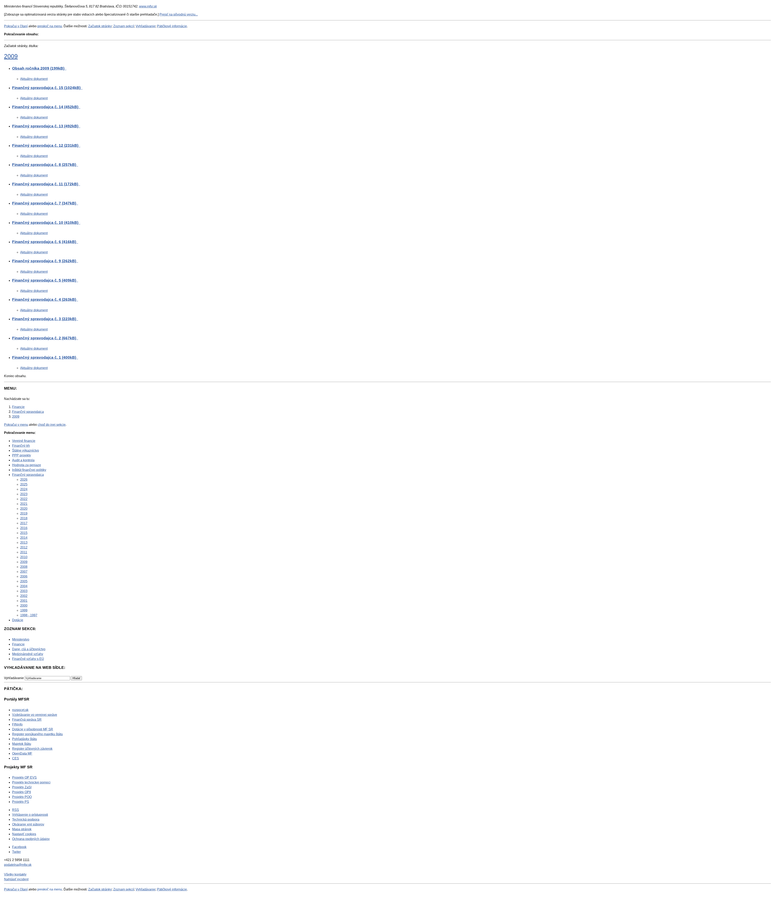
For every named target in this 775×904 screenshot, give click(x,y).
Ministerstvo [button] (20, 639)
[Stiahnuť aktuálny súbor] (65, 68)
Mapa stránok (21, 829)
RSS (15, 810)
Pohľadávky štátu (24, 739)
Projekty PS (20, 801)
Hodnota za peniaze (26, 465)
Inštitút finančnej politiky (29, 470)
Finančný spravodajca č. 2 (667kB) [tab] (44, 338)
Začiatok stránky (100, 26)
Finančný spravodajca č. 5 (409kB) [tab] (44, 280)
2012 (23, 547)
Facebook (19, 847)
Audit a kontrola (23, 460)
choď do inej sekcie (52, 424)
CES (15, 758)
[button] (76, 678)
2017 (23, 523)
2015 (23, 533)
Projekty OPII (21, 792)
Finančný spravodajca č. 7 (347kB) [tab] (44, 203)
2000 (23, 605)
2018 (23, 518)
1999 (23, 610)
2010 (23, 557)
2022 (23, 499)
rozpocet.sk (20, 710)
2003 (23, 591)
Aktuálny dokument (34, 79)
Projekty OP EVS (24, 777)
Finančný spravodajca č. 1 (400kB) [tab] (44, 357)
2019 (23, 513)
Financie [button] (18, 644)
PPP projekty (21, 455)
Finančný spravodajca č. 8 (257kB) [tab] (44, 165)
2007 (23, 571)
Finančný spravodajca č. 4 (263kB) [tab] (44, 299)
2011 (23, 552)
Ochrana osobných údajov (31, 839)
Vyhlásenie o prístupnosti (30, 814)
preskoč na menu (49, 26)
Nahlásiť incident (16, 879)
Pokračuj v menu (16, 424)
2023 (23, 494)
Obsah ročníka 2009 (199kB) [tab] (38, 68)
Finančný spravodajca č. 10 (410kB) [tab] (45, 222)
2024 (23, 489)
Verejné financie (23, 441)
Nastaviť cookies (24, 834)
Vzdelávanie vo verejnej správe (34, 714)
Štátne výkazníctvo (25, 450)
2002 (23, 596)
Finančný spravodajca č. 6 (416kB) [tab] (44, 242)
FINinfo (17, 724)
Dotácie (17, 620)
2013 (23, 542)
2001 (23, 600)
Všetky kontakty (15, 874)
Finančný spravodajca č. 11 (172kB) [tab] (45, 184)
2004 (23, 586)
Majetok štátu (21, 744)
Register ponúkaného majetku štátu (37, 734)
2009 (11, 56)
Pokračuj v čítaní (16, 26)
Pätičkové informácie (172, 26)
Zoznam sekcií (123, 26)
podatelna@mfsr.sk (17, 864)
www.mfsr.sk (148, 6)
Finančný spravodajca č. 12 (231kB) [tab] (45, 145)
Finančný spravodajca (28, 474)
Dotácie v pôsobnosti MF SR (32, 729)
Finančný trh (21, 445)
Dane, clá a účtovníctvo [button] (28, 649)
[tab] (391, 69)
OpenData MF (22, 753)
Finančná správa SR (27, 719)
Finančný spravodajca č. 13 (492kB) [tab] (45, 126)
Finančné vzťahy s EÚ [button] (28, 659)
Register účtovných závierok (32, 748)
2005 (23, 581)
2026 (23, 479)
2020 (23, 508)
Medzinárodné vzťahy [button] (27, 654)
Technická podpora (25, 819)
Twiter (16, 852)
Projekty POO (22, 797)
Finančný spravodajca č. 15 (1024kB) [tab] (47, 88)
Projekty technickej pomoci (31, 782)
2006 (23, 576)
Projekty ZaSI (21, 787)
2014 (23, 537)
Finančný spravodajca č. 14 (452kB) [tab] (45, 107)
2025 (23, 484)
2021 (23, 503)
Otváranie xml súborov (28, 824)
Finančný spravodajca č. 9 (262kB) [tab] (44, 261)
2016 (23, 528)
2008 (23, 566)
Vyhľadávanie (145, 26)
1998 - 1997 (28, 615)
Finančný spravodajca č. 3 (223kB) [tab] (44, 319)
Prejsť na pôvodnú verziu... (178, 14)
